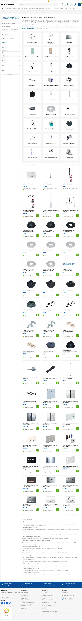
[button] (37, 215)
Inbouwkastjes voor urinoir (69, 85)
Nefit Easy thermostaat (47, 593)
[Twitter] (4, 603)
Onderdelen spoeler (32, 114)
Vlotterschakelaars (69, 157)
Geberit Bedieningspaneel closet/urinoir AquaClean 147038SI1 (50, 402)
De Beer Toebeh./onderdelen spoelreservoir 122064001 (28, 291)
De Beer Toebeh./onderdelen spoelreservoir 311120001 (48, 331)
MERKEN (74, 8)
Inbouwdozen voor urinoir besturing (51, 85)
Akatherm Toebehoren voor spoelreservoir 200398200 (68, 184)
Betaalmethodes (24, 595)
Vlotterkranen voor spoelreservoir (50, 157)
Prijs (3, 70)
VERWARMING (48, 8)
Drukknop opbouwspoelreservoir (32, 71)
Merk (3, 45)
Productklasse (5, 47)
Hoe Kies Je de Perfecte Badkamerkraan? (50, 611)
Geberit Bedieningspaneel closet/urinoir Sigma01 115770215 (50, 486)
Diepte (3, 52)
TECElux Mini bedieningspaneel (48, 605)
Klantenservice (24, 592)
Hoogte (3, 65)
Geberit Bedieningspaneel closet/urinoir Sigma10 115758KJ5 (70, 505)
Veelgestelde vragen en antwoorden (28, 602)
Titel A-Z (70, 165)
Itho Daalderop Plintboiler (47, 595)
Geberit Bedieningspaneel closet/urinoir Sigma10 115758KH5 (50, 505)
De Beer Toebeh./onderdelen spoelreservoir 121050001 (68, 231)
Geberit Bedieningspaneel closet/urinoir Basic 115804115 (50, 424)
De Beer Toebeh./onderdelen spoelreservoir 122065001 (48, 291)
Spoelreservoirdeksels (32, 143)
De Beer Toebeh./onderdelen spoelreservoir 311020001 (68, 310)
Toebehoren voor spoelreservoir (69, 143)
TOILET (25, 8)
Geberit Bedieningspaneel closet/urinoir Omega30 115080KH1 (50, 467)
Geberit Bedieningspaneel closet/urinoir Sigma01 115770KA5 (30, 505)
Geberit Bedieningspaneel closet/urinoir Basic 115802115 (70, 402)
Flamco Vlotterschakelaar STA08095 (50, 378)
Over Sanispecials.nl (25, 599)
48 (77, 165)
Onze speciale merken (26, 606)
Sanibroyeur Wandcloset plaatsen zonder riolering (50, 597)
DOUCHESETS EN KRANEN (18, 8)
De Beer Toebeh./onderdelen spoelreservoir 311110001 (28, 331)
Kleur (3, 67)
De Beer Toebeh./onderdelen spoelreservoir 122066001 (68, 291)
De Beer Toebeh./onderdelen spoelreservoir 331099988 (28, 352)
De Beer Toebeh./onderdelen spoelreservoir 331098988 (68, 331)
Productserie (4, 50)
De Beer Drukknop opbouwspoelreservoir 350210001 (70, 211)
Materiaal (4, 57)
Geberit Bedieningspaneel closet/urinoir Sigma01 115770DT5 (70, 486)
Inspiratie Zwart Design (26, 604)
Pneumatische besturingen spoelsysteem (32, 129)
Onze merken (44, 592)
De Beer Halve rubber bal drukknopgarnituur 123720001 (48, 231)
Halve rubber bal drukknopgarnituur (69, 71)
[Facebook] (2, 603)
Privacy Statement (25, 598)
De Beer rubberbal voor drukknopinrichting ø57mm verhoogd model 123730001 (70, 351)
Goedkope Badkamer (25, 605)
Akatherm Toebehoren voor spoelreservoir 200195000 (48, 184)
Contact (71, 5)
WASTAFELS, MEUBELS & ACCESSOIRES (36, 8)
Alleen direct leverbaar (39, 164)
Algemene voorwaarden (26, 593)
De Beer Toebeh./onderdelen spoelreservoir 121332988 (68, 270)
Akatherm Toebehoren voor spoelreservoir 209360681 (28, 211)
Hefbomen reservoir (32, 85)
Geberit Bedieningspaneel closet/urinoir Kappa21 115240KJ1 (30, 446)
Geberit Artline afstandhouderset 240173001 (29, 402)
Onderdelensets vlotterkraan (69, 114)
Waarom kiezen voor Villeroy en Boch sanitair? (49, 600)
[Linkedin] (10, 603)
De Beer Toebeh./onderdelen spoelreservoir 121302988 (48, 270)
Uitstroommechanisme (32, 157)
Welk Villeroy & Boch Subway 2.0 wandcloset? (49, 603)
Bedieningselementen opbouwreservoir (10, 23)
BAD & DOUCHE (8, 8)
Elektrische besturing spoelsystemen (51, 71)
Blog (22, 601)
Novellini (44, 608)
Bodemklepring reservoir (69, 56)
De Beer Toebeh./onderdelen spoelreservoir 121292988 (28, 270)
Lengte (3, 62)
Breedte (3, 60)
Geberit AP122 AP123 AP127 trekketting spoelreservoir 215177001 (70, 378)
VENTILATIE (55, 8)
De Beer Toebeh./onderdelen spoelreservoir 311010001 (48, 310)
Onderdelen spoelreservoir (51, 114)
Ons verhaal (23, 608)
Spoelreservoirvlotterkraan (51, 143)
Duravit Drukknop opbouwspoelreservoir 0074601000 (30, 378)
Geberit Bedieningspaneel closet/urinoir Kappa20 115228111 (70, 424)
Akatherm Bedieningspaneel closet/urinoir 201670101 (28, 184)
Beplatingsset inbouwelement (8, 32)
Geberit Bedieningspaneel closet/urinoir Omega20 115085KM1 (30, 467)
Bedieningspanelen (6, 26)
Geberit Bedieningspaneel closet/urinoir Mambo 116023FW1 (70, 446)
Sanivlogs (44, 606)
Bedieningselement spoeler (8, 20)
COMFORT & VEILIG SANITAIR (65, 8)
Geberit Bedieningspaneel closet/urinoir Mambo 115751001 (50, 446)
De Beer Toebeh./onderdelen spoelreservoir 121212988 (28, 250)
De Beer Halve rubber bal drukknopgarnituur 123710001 (28, 231)
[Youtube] (7, 603)
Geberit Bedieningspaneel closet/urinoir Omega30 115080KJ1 (70, 467)
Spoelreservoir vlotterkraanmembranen (69, 129)
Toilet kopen (44, 609)
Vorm (3, 55)
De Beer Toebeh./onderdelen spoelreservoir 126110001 (28, 310)
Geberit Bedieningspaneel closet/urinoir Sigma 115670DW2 (30, 486)
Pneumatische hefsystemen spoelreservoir (50, 129)
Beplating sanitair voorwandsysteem (10, 29)
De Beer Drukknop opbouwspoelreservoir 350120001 (50, 211)
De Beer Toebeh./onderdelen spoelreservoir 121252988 (68, 250)
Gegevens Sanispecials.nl (26, 596)
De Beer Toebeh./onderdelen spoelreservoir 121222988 (48, 250)
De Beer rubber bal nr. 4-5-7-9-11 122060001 (49, 352)
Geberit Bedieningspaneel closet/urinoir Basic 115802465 (30, 424)
